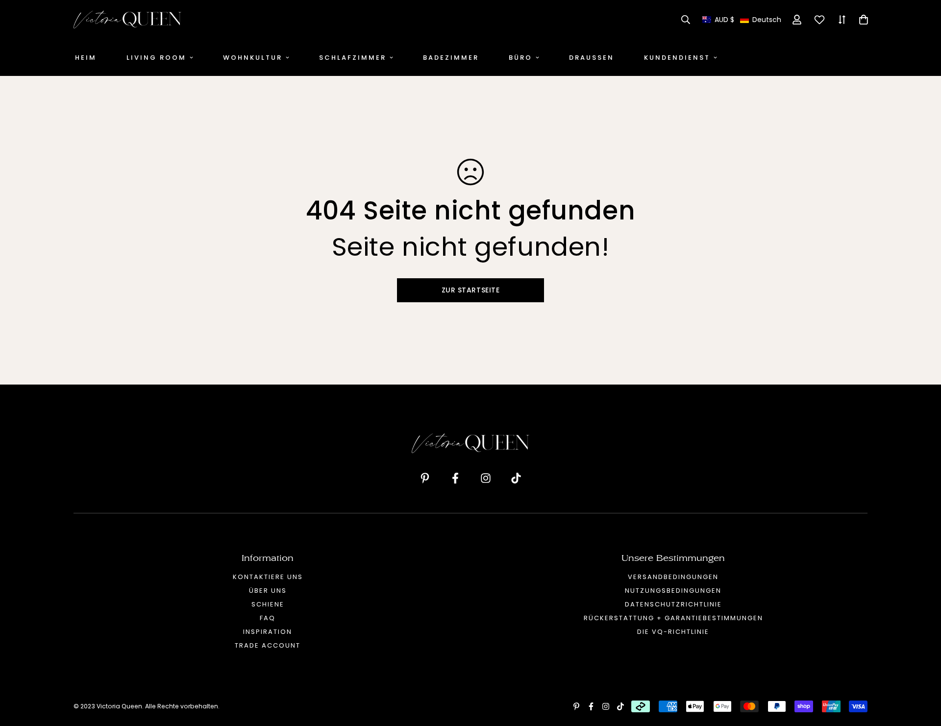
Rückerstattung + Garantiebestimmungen (673, 618)
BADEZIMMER (451, 57)
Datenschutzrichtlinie (673, 604)
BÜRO (520, 57)
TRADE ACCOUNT (267, 645)
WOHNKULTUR (252, 57)
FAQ (267, 618)
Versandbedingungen (673, 576)
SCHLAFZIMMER (352, 57)
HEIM (86, 57)
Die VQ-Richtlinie (673, 631)
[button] (741, 20)
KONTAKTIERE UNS (268, 576)
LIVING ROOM (156, 57)
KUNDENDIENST (677, 57)
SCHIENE (267, 604)
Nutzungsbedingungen (673, 590)
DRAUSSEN (591, 57)
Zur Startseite (471, 290)
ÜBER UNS (268, 590)
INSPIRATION (267, 631)
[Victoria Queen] (127, 19)
